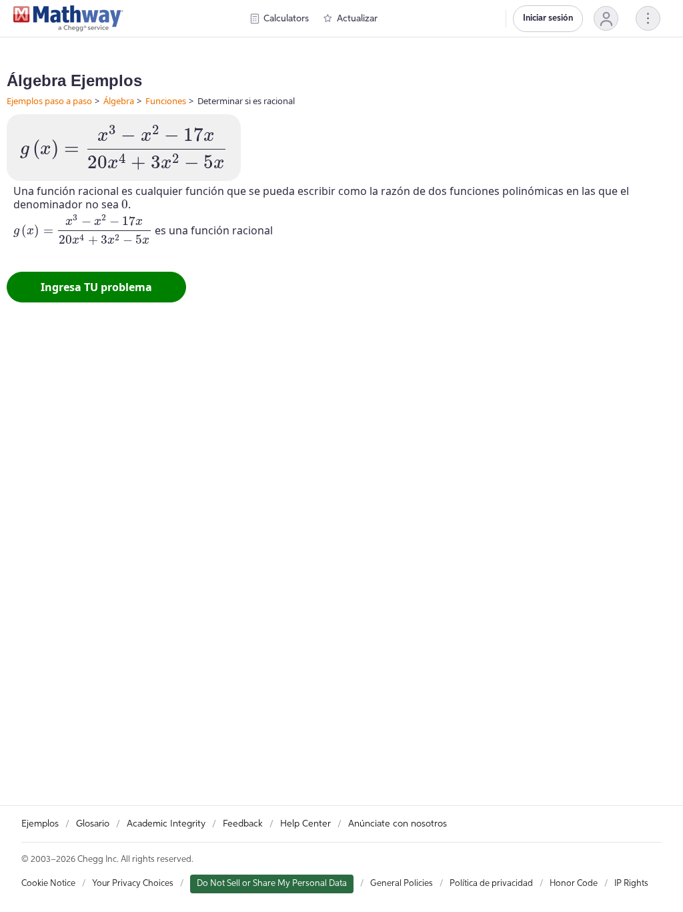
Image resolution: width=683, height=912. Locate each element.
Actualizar (357, 18)
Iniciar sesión (548, 18)
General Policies (401, 883)
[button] (606, 18)
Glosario (92, 824)
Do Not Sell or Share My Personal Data (272, 883)
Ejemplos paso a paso (49, 101)
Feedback (243, 824)
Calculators (286, 18)
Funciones (165, 101)
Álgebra (118, 101)
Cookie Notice (48, 883)
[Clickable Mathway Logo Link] (68, 18)
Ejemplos (40, 824)
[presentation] (123, 147)
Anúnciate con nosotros (397, 824)
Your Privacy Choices (132, 883)
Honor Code (574, 883)
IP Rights (631, 883)
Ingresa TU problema (96, 287)
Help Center (305, 824)
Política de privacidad (491, 883)
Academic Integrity (166, 824)
